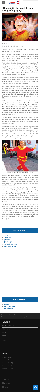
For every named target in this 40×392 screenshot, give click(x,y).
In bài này (7, 46)
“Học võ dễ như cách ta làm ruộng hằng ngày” (17, 9)
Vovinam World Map (20, 340)
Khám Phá (17, 315)
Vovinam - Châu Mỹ (7, 363)
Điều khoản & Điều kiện (8, 326)
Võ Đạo (6, 304)
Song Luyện (8, 243)
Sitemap (4, 335)
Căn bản (6, 235)
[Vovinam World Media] (12, 1)
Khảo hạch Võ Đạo (10, 246)
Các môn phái (8, 308)
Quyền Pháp (8, 241)
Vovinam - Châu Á (7, 357)
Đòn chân (7, 239)
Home (11, 315)
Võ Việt (8, 43)
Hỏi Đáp (4, 332)
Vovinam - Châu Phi (7, 366)
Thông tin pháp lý (6, 329)
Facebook (7, 383)
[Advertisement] (20, 273)
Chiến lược (7, 237)
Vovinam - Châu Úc (7, 368)
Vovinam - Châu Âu (7, 360)
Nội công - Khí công (10, 244)
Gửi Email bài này (18, 46)
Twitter (6, 387)
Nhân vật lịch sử (9, 306)
